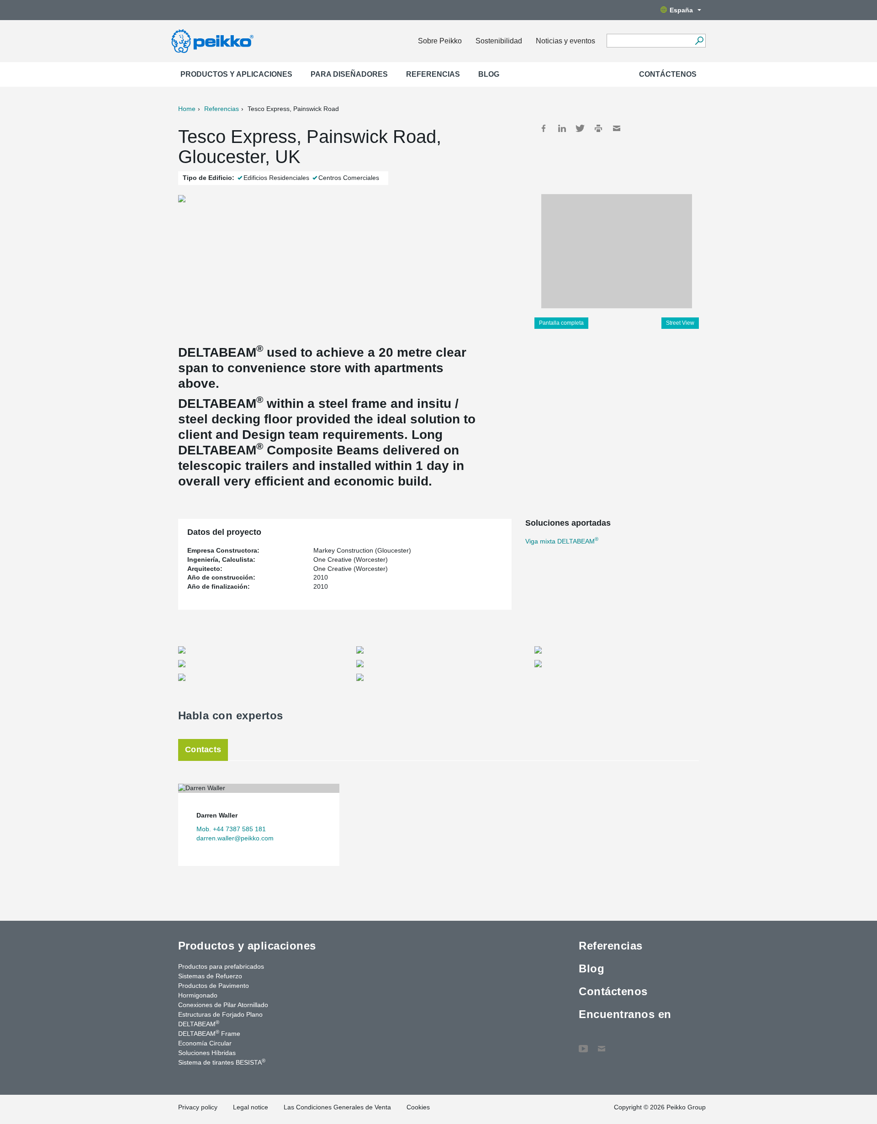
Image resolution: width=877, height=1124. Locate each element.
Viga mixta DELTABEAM (561, 541)
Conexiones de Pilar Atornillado (223, 1004)
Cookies (418, 1107)
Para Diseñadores (349, 74)
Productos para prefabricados (221, 966)
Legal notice (250, 1107)
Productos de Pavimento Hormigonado (213, 990)
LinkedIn (561, 128)
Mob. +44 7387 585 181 (231, 829)
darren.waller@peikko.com (235, 838)
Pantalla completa (561, 323)
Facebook (543, 128)
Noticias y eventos (565, 41)
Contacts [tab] (203, 749)
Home (186, 108)
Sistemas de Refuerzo (210, 976)
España (681, 10)
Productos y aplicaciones (236, 74)
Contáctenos (668, 74)
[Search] (699, 40)
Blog (488, 74)
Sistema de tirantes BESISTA (221, 1062)
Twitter (580, 128)
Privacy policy (197, 1107)
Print (598, 128)
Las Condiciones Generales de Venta (337, 1107)
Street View (680, 323)
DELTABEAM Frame (209, 1033)
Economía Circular (205, 1043)
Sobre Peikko (440, 41)
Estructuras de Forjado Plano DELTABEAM (220, 1019)
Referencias (433, 74)
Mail (616, 128)
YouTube (583, 1044)
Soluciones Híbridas (207, 1052)
